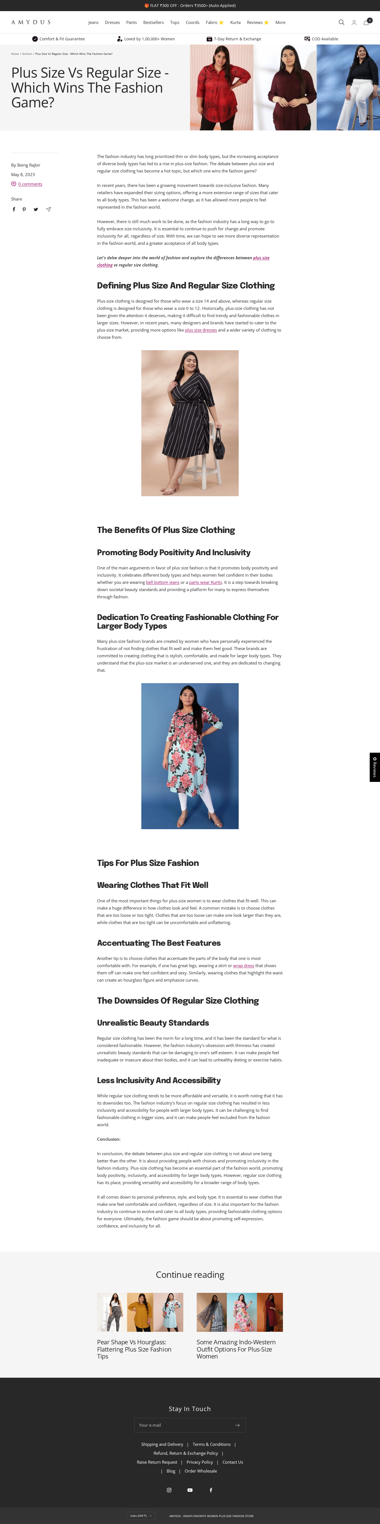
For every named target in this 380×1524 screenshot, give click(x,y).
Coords (192, 22)
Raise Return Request (157, 1462)
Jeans (93, 22)
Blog (171, 1471)
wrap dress (243, 965)
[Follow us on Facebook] (211, 1490)
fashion (27, 54)
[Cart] (366, 22)
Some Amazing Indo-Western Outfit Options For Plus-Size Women (236, 1349)
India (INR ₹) (138, 1516)
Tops (174, 22)
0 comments (30, 184)
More (280, 22)
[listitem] (14, 209)
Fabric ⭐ (215, 22)
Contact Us (233, 1462)
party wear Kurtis (205, 582)
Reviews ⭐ (258, 22)
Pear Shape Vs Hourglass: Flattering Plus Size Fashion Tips (134, 1349)
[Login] (354, 22)
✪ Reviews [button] (375, 767)
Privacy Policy (200, 1462)
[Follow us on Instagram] (169, 1490)
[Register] (237, 1425)
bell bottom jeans (162, 582)
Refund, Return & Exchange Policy (186, 1453)
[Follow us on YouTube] (190, 1490)
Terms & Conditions (212, 1444)
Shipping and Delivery (162, 1444)
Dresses (112, 22)
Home (15, 54)
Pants (131, 22)
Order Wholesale (201, 1471)
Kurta (235, 22)
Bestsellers (153, 22)
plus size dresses (201, 330)
